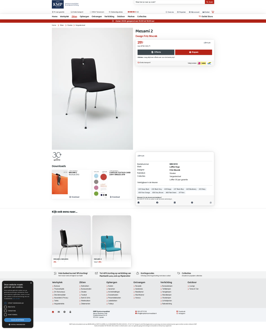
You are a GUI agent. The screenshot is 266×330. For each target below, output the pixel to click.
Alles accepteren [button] (17, 320)
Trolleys (111, 304)
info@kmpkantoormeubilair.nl (146, 313)
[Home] (53, 312)
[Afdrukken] (142, 203)
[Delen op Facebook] (157, 203)
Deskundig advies (117, 12)
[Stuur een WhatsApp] (206, 203)
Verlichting (109, 17)
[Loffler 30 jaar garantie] (57, 156)
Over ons (170, 12)
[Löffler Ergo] (207, 43)
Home (54, 17)
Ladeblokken (112, 301)
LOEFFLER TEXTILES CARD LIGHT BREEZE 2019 (120, 173)
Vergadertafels (59, 304)
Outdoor (121, 17)
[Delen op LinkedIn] (174, 203)
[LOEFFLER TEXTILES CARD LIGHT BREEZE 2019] (100, 184)
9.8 (137, 12)
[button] (17, 324)
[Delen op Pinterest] (192, 203)
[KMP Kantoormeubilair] (58, 5)
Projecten (182, 12)
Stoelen (69, 25)
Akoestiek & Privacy (61, 298)
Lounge (192, 286)
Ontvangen (97, 17)
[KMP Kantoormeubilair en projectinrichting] (71, 5)
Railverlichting (167, 304)
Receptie (138, 286)
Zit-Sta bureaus (59, 292)
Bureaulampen (167, 286)
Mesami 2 (98, 259)
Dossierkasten (113, 295)
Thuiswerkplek (59, 289)
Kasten (110, 286)
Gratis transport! (144, 62)
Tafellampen (166, 289)
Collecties (141, 17)
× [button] (31, 283)
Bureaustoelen (86, 289)
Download (75, 197)
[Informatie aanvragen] (58, 312)
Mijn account (195, 12)
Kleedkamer (139, 292)
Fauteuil (84, 295)
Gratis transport (78, 12)
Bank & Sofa (85, 298)
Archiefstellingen (114, 292)
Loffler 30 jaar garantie (179, 179)
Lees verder (16, 298)
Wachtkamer (139, 295)
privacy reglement (166, 326)
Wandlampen (167, 295)
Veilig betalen (192, 63)
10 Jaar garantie (59, 12)
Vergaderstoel (80, 25)
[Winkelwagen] (212, 12)
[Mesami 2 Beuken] (71, 244)
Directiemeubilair (59, 295)
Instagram (181, 313)
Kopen (194, 52)
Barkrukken (85, 286)
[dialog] (17, 304)
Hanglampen (166, 292)
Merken (131, 17)
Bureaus (57, 286)
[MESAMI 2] (60, 182)
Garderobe (139, 289)
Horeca (137, 298)
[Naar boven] (64, 312)
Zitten (74, 17)
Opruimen (111, 289)
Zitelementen (85, 304)
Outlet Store (207, 17)
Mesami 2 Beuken (61, 259)
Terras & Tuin (193, 289)
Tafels (56, 301)
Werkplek (64, 17)
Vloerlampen (166, 298)
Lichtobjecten (167, 301)
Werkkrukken (85, 301)
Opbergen (84, 17)
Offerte (157, 52)
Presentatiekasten (114, 298)
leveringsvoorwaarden (150, 326)
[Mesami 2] (92, 89)
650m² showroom (98, 12)
